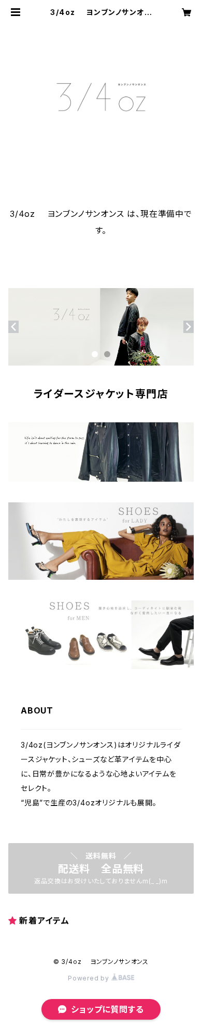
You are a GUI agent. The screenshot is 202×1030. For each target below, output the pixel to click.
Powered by (89, 978)
